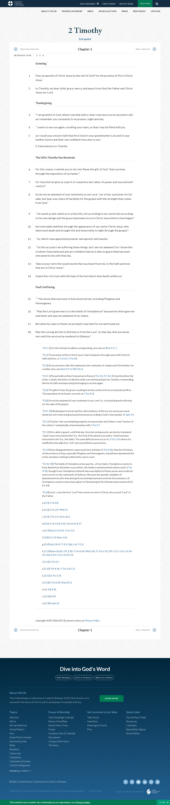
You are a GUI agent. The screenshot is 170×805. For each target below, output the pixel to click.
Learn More (111, 698)
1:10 (47, 551)
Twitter (125, 782)
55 (43, 554)
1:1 (45, 348)
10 (50, 411)
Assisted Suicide (18, 741)
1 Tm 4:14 (89, 393)
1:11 (46, 421)
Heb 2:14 (50, 554)
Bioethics (14, 749)
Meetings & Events (97, 725)
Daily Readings (87, 4)
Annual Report (17, 729)
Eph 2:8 (53, 544)
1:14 (46, 582)
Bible (12, 745)
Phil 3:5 (64, 509)
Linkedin (144, 782)
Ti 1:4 (99, 551)
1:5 (46, 516)
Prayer (52, 729)
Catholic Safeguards (20, 765)
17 (105, 375)
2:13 (105, 551)
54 (71, 554)
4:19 (53, 596)
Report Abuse (126, 4)
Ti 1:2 (80, 544)
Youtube (138, 782)
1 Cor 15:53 (63, 554)
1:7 (46, 530)
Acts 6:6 (71, 523)
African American (18, 725)
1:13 (47, 575)
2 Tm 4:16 (107, 449)
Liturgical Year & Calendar (62, 733)
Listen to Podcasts (83, 677)
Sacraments (54, 737)
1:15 (46, 449)
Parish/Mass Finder (136, 717)
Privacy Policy (92, 620)
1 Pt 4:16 (54, 568)
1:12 (46, 432)
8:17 (79, 523)
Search (157, 3)
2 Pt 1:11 (113, 551)
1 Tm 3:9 (54, 509)
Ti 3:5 (64, 544)
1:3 (45, 365)
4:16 (53, 589)
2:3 (50, 537)
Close (162, 802)
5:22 (63, 523)
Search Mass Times (58, 725)
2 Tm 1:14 (114, 439)
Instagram (151, 782)
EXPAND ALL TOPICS (19, 771)
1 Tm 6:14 (79, 551)
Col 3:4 (63, 358)
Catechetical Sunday (20, 761)
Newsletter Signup (136, 729)
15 (54, 537)
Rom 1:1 (110, 348)
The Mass (53, 745)
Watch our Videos (104, 677)
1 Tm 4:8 (72, 358)
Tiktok (157, 782)
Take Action (93, 717)
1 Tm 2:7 (95, 425)
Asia (12, 733)
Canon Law (15, 753)
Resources (131, 721)
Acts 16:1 (65, 516)
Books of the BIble (57, 721)
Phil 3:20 (90, 551)
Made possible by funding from (130, 791)
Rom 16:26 (56, 551)
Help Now (145, 4)
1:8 (45, 400)
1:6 (45, 390)
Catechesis (15, 757)
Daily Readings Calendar (99, 3)
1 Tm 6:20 (55, 582)
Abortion (14, 717)
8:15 (61, 530)
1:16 (46, 463)
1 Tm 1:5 (53, 516)
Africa (13, 721)
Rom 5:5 (54, 530)
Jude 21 (55, 603)
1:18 (46, 492)
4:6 (109, 375)
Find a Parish (109, 4)
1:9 (45, 411)
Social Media (132, 733)
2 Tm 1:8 (98, 375)
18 (51, 463)
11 (73, 568)
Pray (89, 729)
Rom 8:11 (67, 582)
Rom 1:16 (62, 537)
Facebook (132, 782)
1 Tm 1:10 (66, 568)
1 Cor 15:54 (125, 551)
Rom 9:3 (65, 369)
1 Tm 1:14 (56, 575)
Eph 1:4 (130, 414)
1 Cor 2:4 (69, 530)
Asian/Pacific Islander (21, 737)
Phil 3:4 (76, 369)
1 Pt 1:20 (67, 551)
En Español (85, 39)
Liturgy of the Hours (58, 741)
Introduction (22, 55)
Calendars (131, 725)
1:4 (45, 375)
